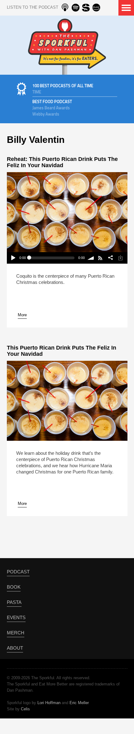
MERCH (15, 632)
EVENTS (16, 617)
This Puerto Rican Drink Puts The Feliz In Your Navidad (61, 351)
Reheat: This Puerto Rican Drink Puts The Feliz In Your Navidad (62, 162)
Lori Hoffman (48, 702)
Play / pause (13, 258)
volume (91, 258)
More (22, 315)
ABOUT (15, 648)
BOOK (14, 587)
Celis (25, 709)
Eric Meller (79, 702)
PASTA (14, 602)
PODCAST (18, 571)
